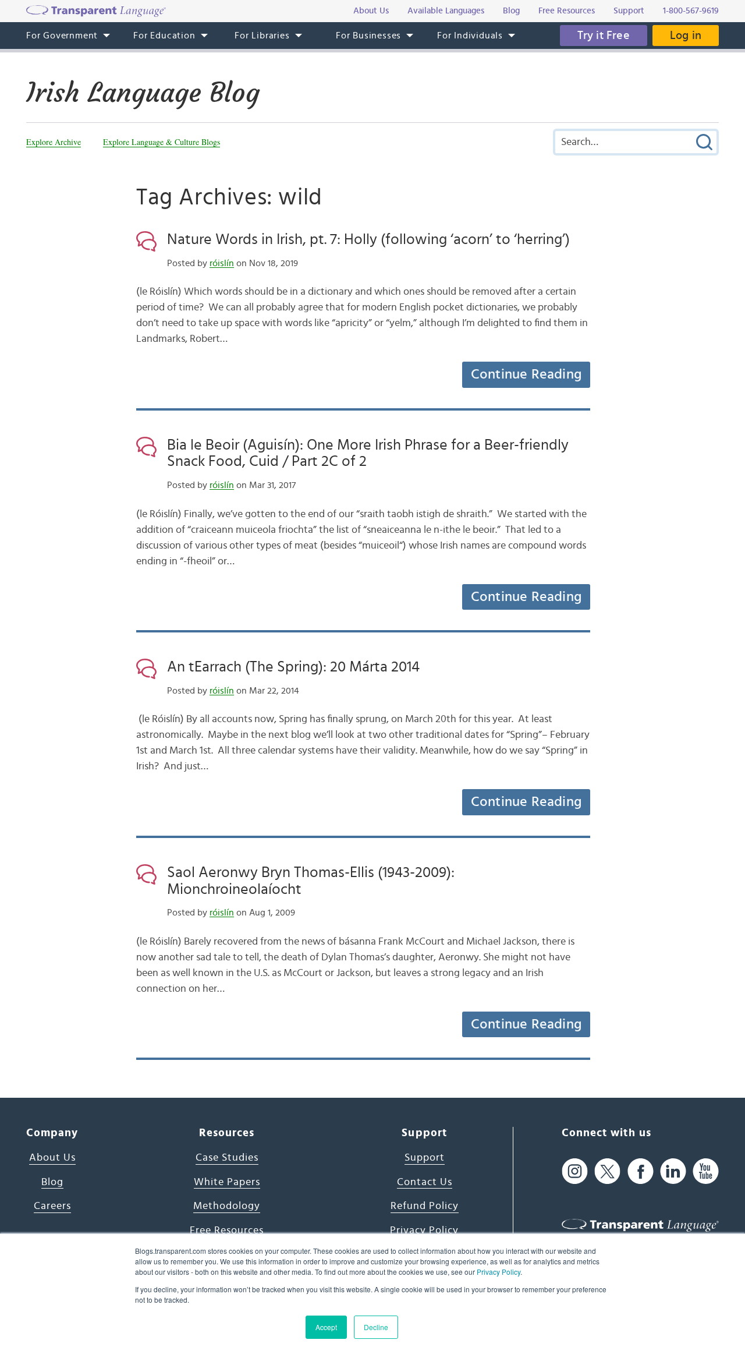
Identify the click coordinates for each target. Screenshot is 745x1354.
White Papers (227, 1182)
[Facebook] (640, 1171)
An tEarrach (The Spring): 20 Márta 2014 (293, 666)
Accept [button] (326, 1327)
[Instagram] (575, 1171)
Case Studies (227, 1158)
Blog (52, 1182)
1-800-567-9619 (691, 10)
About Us (52, 1158)
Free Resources (227, 1230)
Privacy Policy (498, 1272)
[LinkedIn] (673, 1171)
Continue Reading (526, 374)
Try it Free (603, 35)
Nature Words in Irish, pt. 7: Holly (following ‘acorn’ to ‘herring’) (368, 239)
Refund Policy (425, 1206)
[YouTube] (706, 1171)
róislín (222, 263)
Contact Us (424, 1182)
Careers (52, 1206)
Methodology (226, 1206)
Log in (685, 35)
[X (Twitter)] (607, 1171)
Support (425, 1158)
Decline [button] (376, 1327)
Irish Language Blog (143, 92)
